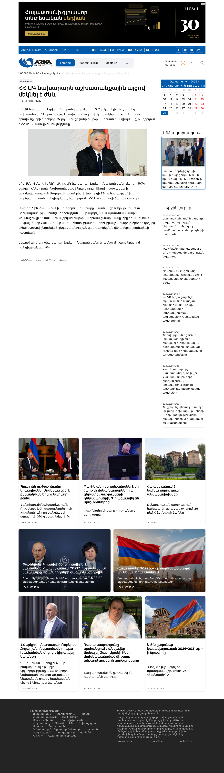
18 (170, 103)
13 (183, 99)
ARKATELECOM (31, 50)
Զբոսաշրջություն (71, 720)
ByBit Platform (70, 716)
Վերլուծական (42, 732)
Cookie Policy (186, 741)
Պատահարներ (58, 726)
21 (189, 103)
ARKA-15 (38, 735)
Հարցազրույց (65, 732)
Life (71, 723)
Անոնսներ (86, 732)
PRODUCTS (71, 50)
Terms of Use (155, 741)
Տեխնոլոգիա (87, 723)
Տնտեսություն (88, 62)
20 (183, 103)
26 (177, 108)
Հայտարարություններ (63, 735)
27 (183, 108)
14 (189, 99)
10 (164, 99)
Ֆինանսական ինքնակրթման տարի (57, 729)
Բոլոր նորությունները (45, 710)
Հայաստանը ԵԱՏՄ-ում (48, 723)
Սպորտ (38, 726)
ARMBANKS (53, 50)
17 (164, 103)
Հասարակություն (45, 716)
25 (170, 108)
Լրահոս (65, 62)
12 (177, 99)
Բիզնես (86, 713)
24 (164, 108)
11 (171, 99)
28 (189, 108)
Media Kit (111, 62)
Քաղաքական (26, 81)
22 (195, 103)
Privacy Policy (124, 741)
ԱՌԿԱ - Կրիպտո (43, 720)
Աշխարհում (94, 729)
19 (177, 103)
